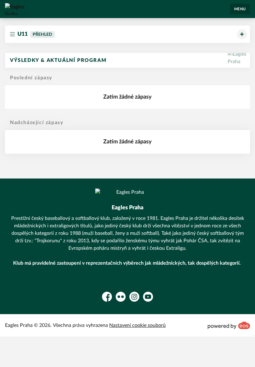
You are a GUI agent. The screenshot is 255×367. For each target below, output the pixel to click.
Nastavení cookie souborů (137, 325)
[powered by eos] (229, 325)
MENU (240, 9)
